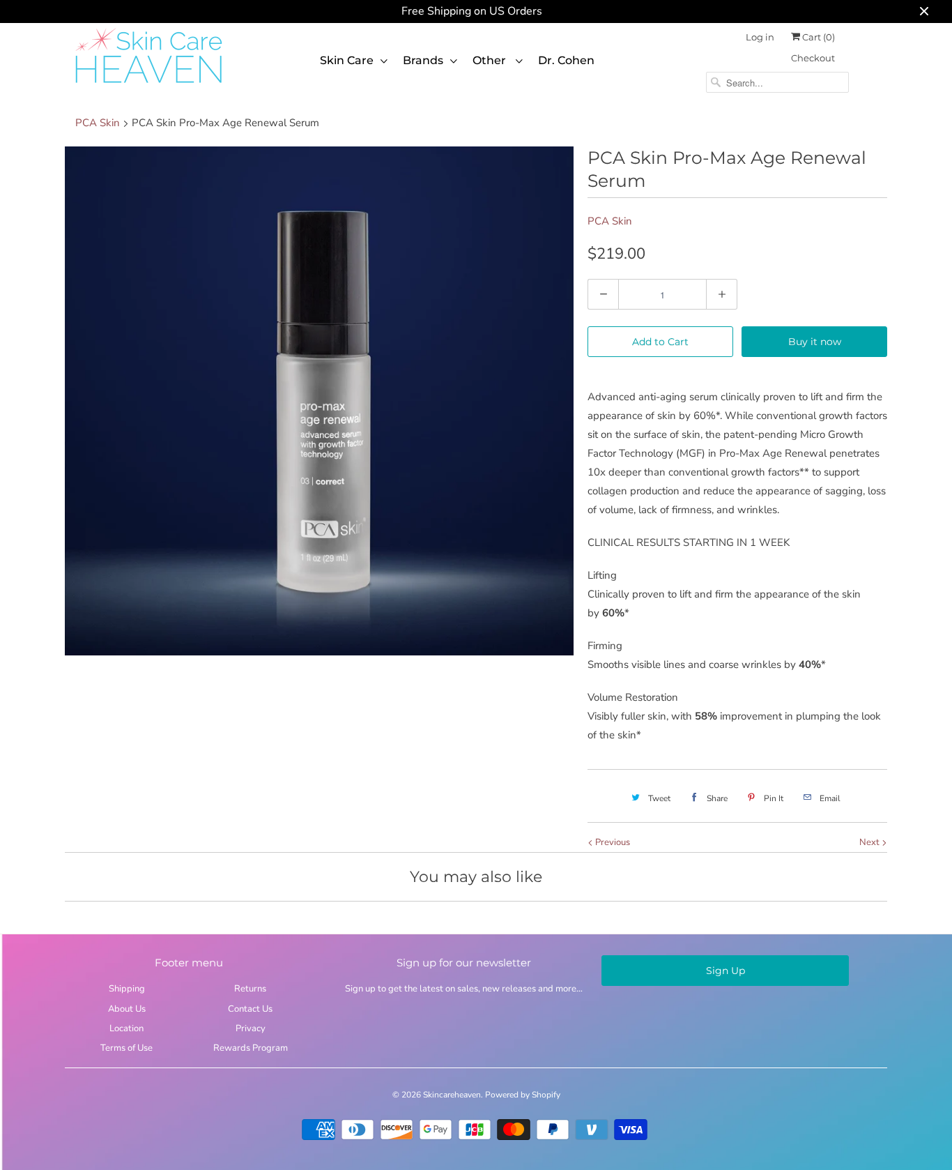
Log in (760, 37)
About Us (127, 1009)
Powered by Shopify (522, 1094)
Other (491, 60)
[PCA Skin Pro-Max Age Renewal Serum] (319, 400)
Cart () (817, 37)
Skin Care (347, 60)
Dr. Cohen (566, 60)
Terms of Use (126, 1048)
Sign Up (725, 970)
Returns (250, 988)
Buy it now (814, 341)
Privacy (251, 1028)
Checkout (813, 57)
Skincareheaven (452, 1094)
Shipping (127, 988)
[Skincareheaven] (148, 84)
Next (870, 842)
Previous (611, 842)
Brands (423, 60)
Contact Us (250, 1009)
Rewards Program (250, 1048)
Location (126, 1028)
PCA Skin (610, 221)
